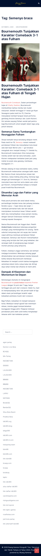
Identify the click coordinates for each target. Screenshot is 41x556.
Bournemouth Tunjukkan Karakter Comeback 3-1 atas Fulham (20, 35)
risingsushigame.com (11, 500)
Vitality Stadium (14, 105)
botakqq (6, 473)
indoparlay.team (9, 445)
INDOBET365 (8, 361)
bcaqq (5, 468)
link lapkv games (9, 510)
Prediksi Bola (8, 417)
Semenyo (19, 142)
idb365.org (7, 421)
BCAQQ (6, 352)
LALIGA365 (7, 370)
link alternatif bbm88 (11, 524)
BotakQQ (6, 403)
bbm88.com (7, 454)
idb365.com (7, 435)
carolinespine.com (10, 496)
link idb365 (7, 482)
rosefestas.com (9, 514)
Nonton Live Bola (9, 347)
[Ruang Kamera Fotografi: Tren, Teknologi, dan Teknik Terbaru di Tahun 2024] (20, 3)
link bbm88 (7, 459)
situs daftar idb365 (10, 487)
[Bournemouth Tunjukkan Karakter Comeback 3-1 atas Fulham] (20, 62)
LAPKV (5, 393)
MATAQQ (6, 398)
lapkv (5, 477)
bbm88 (5, 449)
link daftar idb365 (10, 491)
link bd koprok (8, 505)
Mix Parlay (7, 356)
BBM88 (5, 379)
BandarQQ (7, 407)
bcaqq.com (7, 463)
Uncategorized (21, 27)
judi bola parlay (9, 519)
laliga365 (6, 431)
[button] (39, 3)
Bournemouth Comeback (10, 103)
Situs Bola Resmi (9, 412)
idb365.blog (7, 426)
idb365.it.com (8, 440)
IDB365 (6, 365)
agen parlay (7, 342)
